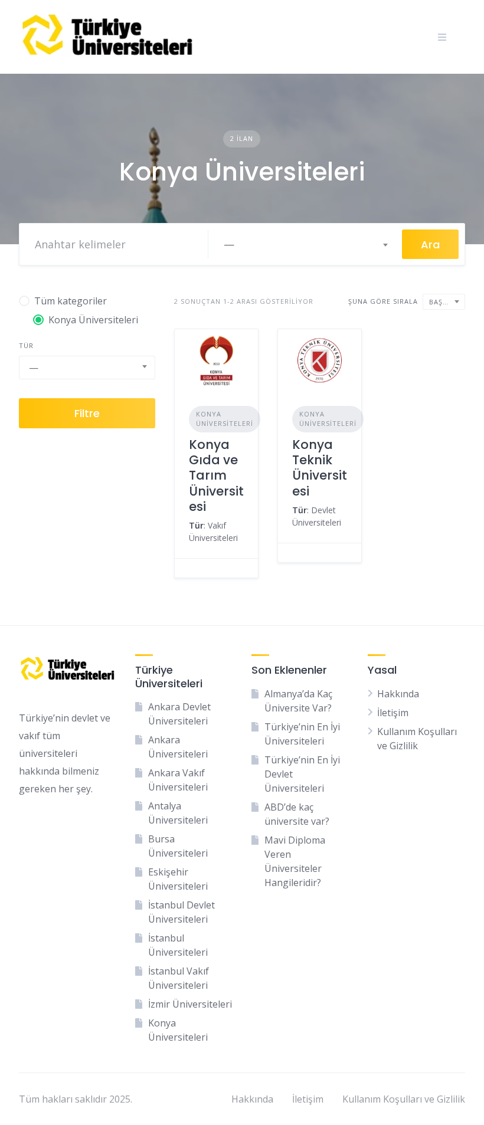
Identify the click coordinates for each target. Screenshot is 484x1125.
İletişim (392, 712)
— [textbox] (229, 244)
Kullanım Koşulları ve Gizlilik (403, 1099)
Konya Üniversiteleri (224, 418)
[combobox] (305, 244)
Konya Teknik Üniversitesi (319, 468)
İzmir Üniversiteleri (190, 1004)
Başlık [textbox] (441, 301)
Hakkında (398, 693)
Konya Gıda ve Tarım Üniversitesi (216, 475)
